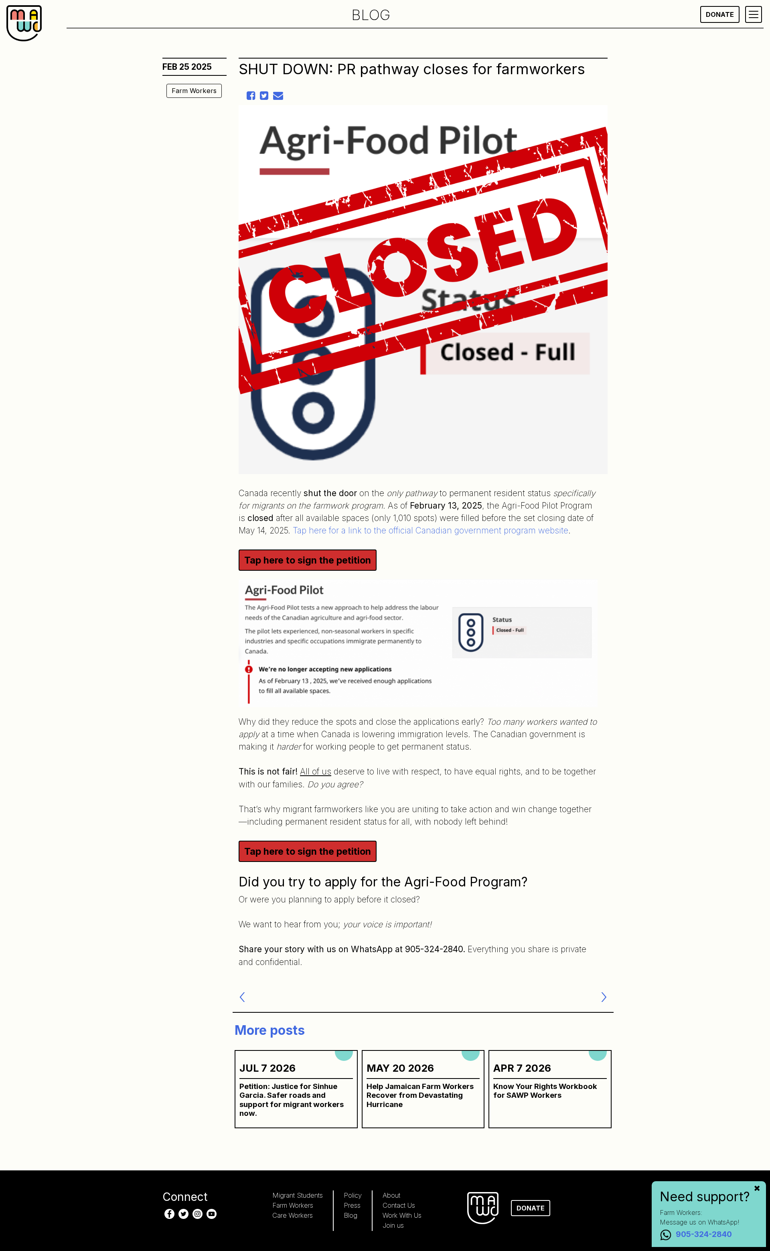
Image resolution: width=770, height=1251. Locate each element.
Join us (393, 1225)
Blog (350, 1215)
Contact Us (399, 1205)
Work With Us (402, 1215)
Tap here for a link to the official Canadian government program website (430, 530)
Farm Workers (194, 91)
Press (352, 1205)
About (391, 1195)
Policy (353, 1195)
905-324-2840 (704, 1234)
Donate (720, 14)
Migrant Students (297, 1195)
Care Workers (292, 1215)
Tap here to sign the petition (307, 560)
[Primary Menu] (753, 14)
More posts (270, 1030)
